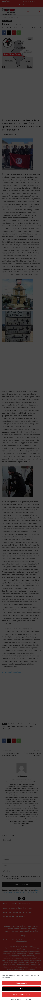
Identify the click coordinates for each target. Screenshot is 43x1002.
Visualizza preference (21, 994)
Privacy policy (28, 999)
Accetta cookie (21, 983)
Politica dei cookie (15, 999)
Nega (21, 989)
